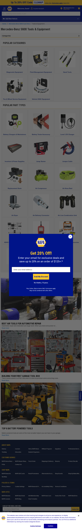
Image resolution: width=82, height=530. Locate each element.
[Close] (78, 515)
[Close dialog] (70, 236)
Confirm (50, 526)
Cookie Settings (35, 526)
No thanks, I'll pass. (41, 283)
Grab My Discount (41, 276)
